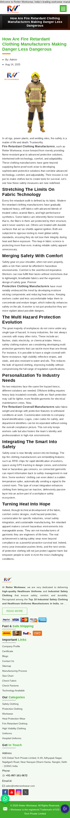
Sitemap (6, 666)
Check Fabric (9, 680)
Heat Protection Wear (13, 718)
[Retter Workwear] (13, 9)
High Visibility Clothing (14, 728)
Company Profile (11, 646)
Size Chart (7, 675)
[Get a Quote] (5, 808)
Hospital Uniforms (11, 738)
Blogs (5, 656)
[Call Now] (65, 808)
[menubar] (63, 8)
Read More (14, 611)
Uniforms (7, 733)
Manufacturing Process (14, 671)
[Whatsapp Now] (5, 798)
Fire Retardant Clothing (14, 723)
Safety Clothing (10, 704)
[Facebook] (5, 792)
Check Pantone (10, 685)
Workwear (7, 713)
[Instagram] (19, 792)
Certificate (7, 651)
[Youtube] (12, 792)
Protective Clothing (12, 708)
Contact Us (8, 661)
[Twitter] (26, 792)
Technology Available (13, 690)
